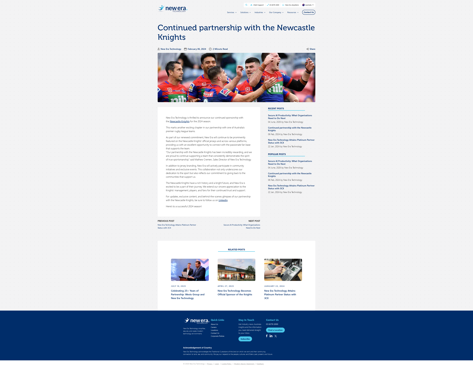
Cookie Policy (226, 364)
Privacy (210, 364)
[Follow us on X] (276, 336)
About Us (214, 324)
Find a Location (275, 330)
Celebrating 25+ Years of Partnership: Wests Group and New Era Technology (187, 294)
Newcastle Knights (179, 121)
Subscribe (245, 339)
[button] (311, 49)
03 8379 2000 (272, 324)
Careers (214, 327)
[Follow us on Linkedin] (271, 335)
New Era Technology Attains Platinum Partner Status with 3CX (177, 226)
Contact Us (215, 333)
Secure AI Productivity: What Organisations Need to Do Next (242, 226)
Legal (217, 364)
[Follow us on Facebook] (266, 335)
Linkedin (223, 200)
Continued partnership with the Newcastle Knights (290, 129)
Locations (214, 330)
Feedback (260, 364)
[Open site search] (246, 5)
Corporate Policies (217, 336)
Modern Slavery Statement (244, 364)
